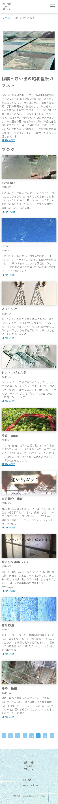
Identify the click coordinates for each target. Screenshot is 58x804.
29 (24, 736)
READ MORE (8, 140)
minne (34, 785)
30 (31, 736)
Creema (24, 785)
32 (45, 736)
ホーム (6, 17)
